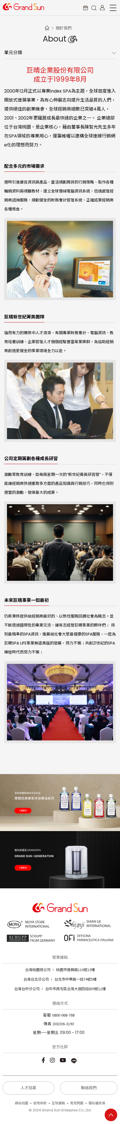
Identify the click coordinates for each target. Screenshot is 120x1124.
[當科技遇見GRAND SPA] (60, 859)
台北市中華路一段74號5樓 (60, 979)
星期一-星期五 (46, 1032)
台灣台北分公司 (36, 979)
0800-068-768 (63, 1015)
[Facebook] (44, 1060)
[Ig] (53, 1060)
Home (46, 28)
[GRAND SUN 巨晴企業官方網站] (23, 7)
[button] (94, 8)
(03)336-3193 (63, 1023)
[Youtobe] (64, 1060)
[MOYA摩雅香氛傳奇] (60, 802)
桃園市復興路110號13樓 (60, 969)
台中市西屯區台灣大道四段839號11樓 (60, 988)
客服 (47, 1015)
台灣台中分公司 (27, 988)
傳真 (47, 1024)
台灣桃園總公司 (38, 969)
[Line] (74, 1060)
